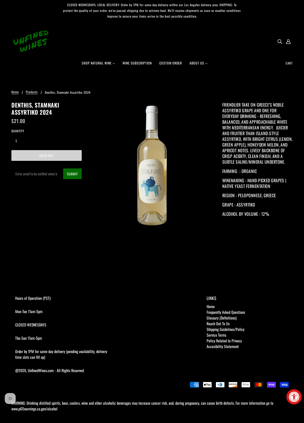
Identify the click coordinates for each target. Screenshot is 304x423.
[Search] (280, 41)
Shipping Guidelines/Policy (225, 329)
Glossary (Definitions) (222, 318)
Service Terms (216, 335)
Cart (289, 63)
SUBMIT (72, 173)
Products (32, 92)
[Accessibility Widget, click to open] (294, 396)
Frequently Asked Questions (226, 312)
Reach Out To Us (218, 323)
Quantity (17, 130)
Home (15, 92)
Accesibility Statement (223, 346)
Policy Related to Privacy (224, 341)
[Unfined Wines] (30, 41)
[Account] (288, 41)
